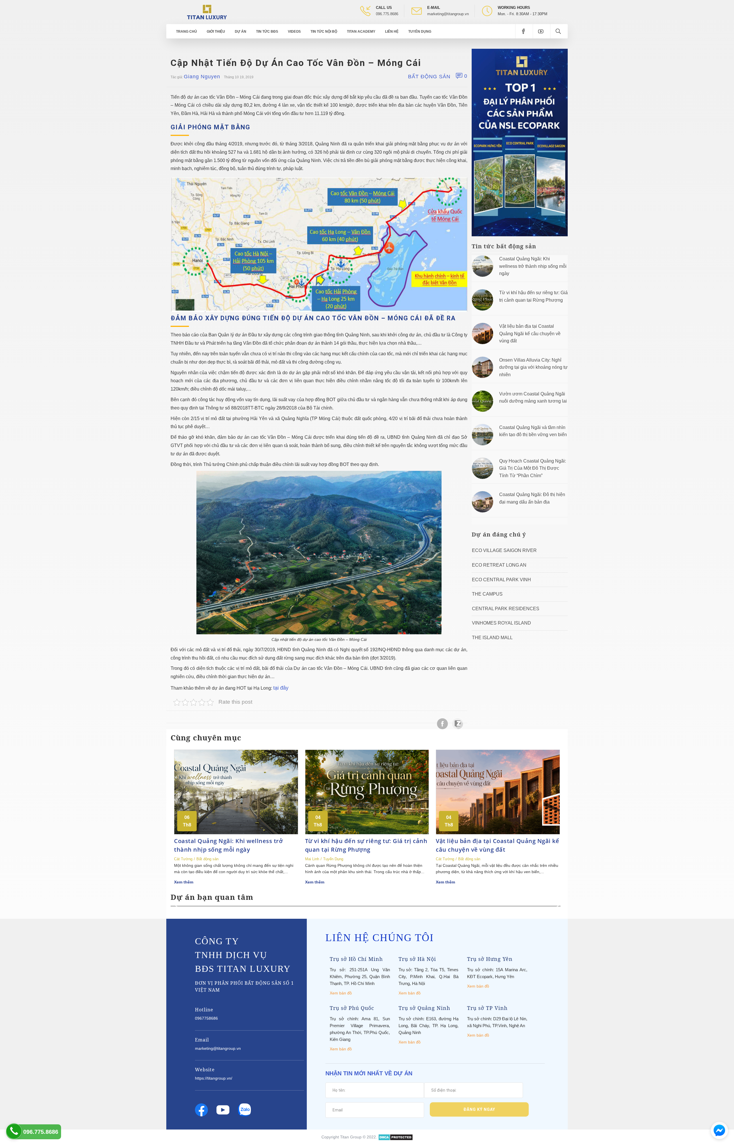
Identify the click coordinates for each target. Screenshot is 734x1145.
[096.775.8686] (14, 1131)
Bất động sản (429, 76)
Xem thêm (183, 882)
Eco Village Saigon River (504, 550)
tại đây (280, 688)
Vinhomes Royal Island (501, 623)
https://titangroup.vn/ (213, 1078)
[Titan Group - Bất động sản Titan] (206, 11)
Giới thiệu (216, 32)
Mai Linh (312, 859)
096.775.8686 (387, 14)
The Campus (487, 594)
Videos (294, 32)
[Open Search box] (559, 31)
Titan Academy (361, 32)
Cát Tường (183, 859)
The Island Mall (492, 637)
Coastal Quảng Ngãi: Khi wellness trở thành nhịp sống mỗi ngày (533, 266)
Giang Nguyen (202, 76)
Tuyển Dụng (419, 32)
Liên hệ (392, 32)
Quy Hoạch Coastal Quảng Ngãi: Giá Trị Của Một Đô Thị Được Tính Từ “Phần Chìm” (532, 468)
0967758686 (206, 1018)
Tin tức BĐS (267, 32)
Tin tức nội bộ (324, 32)
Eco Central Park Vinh (501, 579)
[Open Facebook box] (524, 31)
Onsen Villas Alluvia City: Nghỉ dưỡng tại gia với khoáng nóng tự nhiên (533, 367)
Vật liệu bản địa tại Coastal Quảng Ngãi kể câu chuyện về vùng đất (530, 333)
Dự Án (240, 32)
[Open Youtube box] (541, 31)
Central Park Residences (505, 608)
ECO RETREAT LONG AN (499, 565)
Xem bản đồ (341, 993)
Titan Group (351, 1137)
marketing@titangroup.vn (448, 14)
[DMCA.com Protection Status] (395, 1137)
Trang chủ (186, 32)
